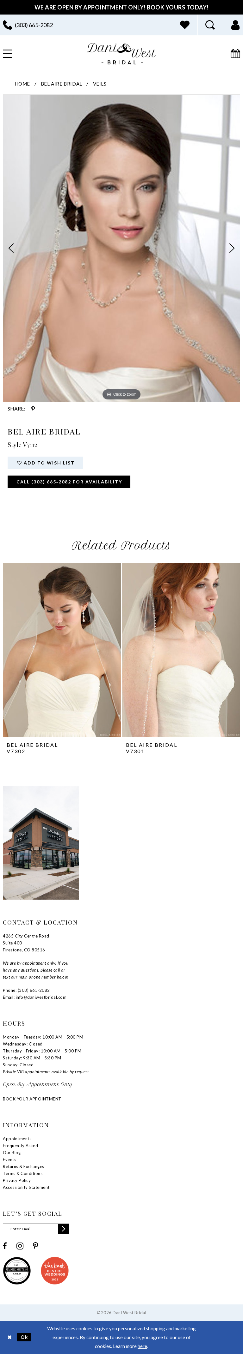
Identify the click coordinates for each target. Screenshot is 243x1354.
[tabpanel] (121, 248)
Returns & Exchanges (23, 1166)
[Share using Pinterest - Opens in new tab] (33, 408)
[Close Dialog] (10, 1337)
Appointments (17, 1138)
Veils (100, 84)
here (142, 1346)
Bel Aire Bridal (61, 84)
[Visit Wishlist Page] (184, 25)
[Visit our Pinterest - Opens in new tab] (35, 1245)
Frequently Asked (20, 1145)
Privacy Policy (17, 1180)
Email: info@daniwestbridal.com (34, 997)
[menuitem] (184, 25)
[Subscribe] (63, 1229)
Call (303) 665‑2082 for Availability (69, 481)
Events (9, 1159)
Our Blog (12, 1152)
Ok (24, 1337)
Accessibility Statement (26, 1187)
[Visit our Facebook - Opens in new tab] (5, 1245)
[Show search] (210, 25)
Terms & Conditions (22, 1173)
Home (22, 84)
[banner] (121, 53)
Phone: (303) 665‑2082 (26, 990)
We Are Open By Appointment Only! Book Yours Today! (121, 7)
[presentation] (62, 650)
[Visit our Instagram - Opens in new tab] (19, 1246)
